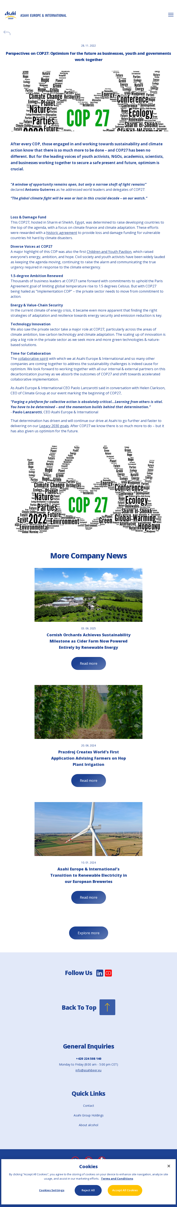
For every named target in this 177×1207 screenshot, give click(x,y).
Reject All (88, 1190)
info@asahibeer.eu (88, 1070)
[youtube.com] (108, 976)
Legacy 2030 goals (54, 425)
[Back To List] (88, 32)
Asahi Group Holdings (89, 1115)
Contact (88, 1106)
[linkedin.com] (99, 976)
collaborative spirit (33, 358)
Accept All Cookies (125, 1190)
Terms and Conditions (117, 1178)
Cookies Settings (51, 1190)
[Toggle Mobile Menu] (171, 14)
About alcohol (88, 1125)
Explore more (89, 933)
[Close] (169, 1166)
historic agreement (61, 232)
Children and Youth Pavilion (109, 251)
